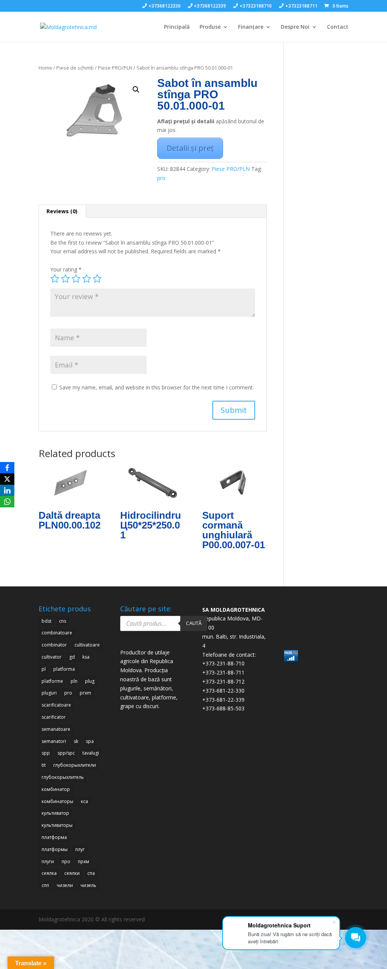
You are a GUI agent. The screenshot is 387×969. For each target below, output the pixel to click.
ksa (86, 657)
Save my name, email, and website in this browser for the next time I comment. (156, 387)
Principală (177, 27)
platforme (52, 681)
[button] (136, 89)
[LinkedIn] (7, 490)
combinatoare (57, 632)
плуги (48, 861)
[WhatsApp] (7, 501)
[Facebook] (7, 467)
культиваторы (57, 825)
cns (62, 621)
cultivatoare (87, 645)
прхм (83, 861)
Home (45, 67)
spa (90, 741)
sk (76, 741)
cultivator (52, 657)
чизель (88, 885)
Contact (337, 27)
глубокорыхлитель (63, 777)
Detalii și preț (190, 148)
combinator (54, 645)
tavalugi (90, 753)
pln (74, 681)
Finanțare (250, 27)
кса (84, 801)
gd (72, 657)
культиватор (55, 813)
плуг (80, 849)
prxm (85, 693)
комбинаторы (57, 801)
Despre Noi (295, 27)
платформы (55, 849)
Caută (193, 623)
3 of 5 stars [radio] (75, 278)
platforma (64, 669)
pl (44, 669)
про (66, 861)
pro (161, 177)
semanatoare (56, 729)
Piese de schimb (75, 67)
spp (46, 753)
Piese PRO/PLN (115, 67)
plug (89, 681)
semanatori (54, 741)
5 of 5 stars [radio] (97, 278)
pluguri (49, 693)
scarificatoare (56, 705)
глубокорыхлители (74, 765)
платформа (54, 837)
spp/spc (66, 753)
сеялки (72, 873)
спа (91, 873)
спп (45, 885)
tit (44, 765)
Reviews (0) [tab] (61, 211)
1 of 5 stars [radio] (54, 278)
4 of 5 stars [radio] (86, 278)
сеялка (49, 873)
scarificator (54, 717)
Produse (210, 27)
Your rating (66, 269)
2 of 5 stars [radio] (65, 278)
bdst (46, 621)
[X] (7, 479)
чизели (65, 885)
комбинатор (56, 789)
